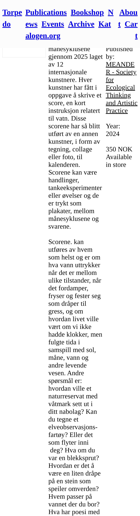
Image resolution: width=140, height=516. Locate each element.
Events (53, 24)
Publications (46, 12)
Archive (81, 24)
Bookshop (87, 12)
